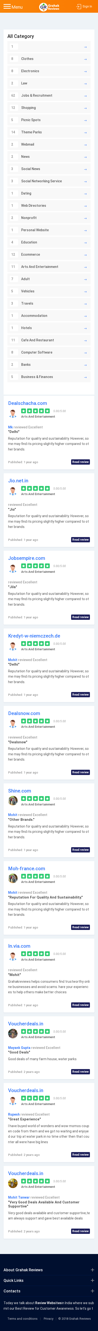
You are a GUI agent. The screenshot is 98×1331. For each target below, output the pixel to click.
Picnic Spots (26, 120)
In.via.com (19, 946)
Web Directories (28, 205)
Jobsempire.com (26, 558)
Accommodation (29, 316)
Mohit (13, 660)
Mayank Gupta (19, 1048)
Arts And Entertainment (34, 267)
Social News (25, 169)
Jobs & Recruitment (31, 95)
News (20, 157)
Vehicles (22, 291)
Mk (11, 427)
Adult (20, 279)
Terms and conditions (22, 1318)
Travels (22, 303)
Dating (21, 193)
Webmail (22, 144)
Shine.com (19, 791)
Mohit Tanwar (19, 1197)
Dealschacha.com (27, 403)
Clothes (22, 59)
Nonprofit (24, 218)
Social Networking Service (36, 181)
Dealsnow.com (24, 713)
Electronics (25, 71)
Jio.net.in (18, 481)
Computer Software (31, 352)
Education (24, 242)
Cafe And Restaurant (32, 340)
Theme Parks (26, 132)
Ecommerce (25, 254)
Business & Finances (32, 377)
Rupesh (14, 1114)
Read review (80, 462)
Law (19, 83)
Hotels (21, 328)
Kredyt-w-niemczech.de (34, 636)
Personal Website (30, 230)
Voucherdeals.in (25, 1024)
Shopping (23, 108)
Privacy (48, 1318)
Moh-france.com (26, 868)
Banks (21, 365)
